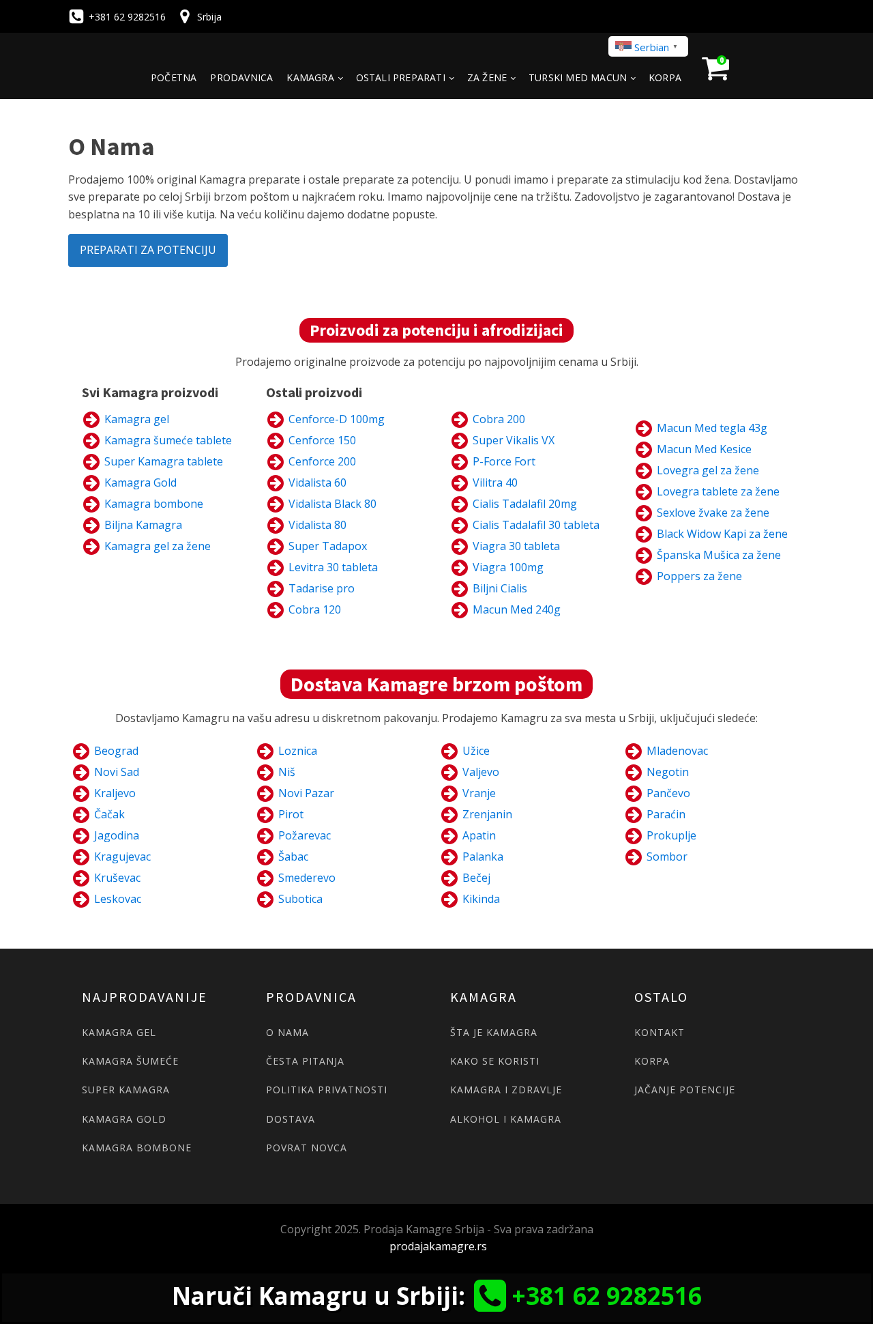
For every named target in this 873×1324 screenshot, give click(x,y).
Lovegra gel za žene (708, 470)
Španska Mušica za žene (719, 554)
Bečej (476, 877)
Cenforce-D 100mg (336, 419)
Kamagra (310, 77)
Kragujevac (122, 856)
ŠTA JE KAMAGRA (493, 1032)
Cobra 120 (314, 609)
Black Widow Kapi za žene (722, 533)
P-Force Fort (504, 461)
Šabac (293, 856)
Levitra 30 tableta (333, 567)
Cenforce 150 (322, 440)
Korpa (665, 77)
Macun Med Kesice (704, 449)
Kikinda (481, 898)
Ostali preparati (400, 77)
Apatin (479, 835)
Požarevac (304, 835)
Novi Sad (116, 771)
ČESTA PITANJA (305, 1060)
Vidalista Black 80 (332, 503)
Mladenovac (677, 750)
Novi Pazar (306, 793)
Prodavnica (241, 77)
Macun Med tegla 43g (712, 427)
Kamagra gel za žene (157, 545)
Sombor (667, 856)
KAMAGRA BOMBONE (137, 1147)
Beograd (116, 750)
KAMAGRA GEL (119, 1032)
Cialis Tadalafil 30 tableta (536, 524)
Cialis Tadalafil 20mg (525, 503)
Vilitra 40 (495, 482)
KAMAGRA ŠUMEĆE (130, 1060)
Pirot (291, 814)
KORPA (652, 1060)
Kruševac (117, 877)
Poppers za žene (699, 576)
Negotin (668, 771)
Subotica (300, 898)
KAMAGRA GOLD (124, 1118)
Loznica (297, 750)
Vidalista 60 (317, 482)
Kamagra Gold (140, 482)
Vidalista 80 (317, 524)
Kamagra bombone (153, 503)
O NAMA (287, 1032)
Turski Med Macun (578, 77)
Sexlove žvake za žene (713, 512)
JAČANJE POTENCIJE (684, 1089)
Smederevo (307, 877)
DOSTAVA (290, 1118)
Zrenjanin (487, 814)
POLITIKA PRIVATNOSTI (326, 1089)
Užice (476, 750)
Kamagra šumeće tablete (168, 440)
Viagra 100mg (508, 567)
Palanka (482, 856)
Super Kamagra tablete (163, 461)
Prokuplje (671, 835)
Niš (286, 771)
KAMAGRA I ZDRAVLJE (506, 1089)
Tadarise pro (321, 588)
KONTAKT (659, 1032)
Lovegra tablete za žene (718, 491)
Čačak (109, 814)
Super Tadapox (327, 545)
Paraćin (666, 814)
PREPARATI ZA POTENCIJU (148, 249)
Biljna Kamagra (143, 524)
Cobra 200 (499, 419)
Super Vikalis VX (513, 440)
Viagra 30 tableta (516, 545)
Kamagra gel (136, 419)
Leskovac (117, 898)
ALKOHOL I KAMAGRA (505, 1118)
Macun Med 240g (517, 609)
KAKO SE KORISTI (494, 1060)
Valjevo (480, 771)
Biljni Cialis (500, 588)
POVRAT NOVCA (306, 1147)
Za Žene (487, 77)
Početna (173, 77)
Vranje (479, 793)
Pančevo (668, 793)
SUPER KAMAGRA (126, 1089)
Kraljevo (115, 793)
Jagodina (116, 835)
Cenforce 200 (322, 461)
